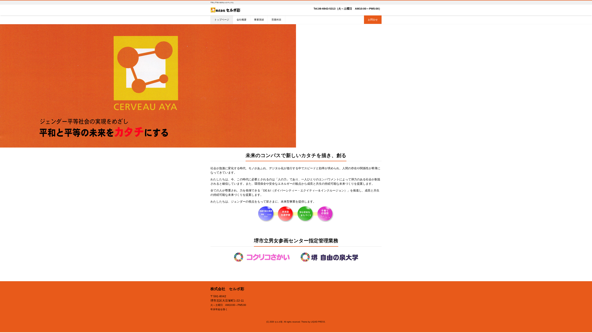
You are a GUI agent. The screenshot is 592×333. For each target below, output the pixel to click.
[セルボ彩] (225, 10)
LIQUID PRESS (318, 322)
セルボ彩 (279, 322)
